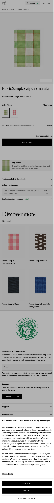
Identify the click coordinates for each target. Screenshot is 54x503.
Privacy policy (7, 474)
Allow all (27, 483)
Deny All (27, 491)
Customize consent (27, 498)
